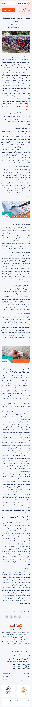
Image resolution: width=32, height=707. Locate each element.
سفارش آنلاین (8, 10)
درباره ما (26, 673)
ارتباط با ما (5, 673)
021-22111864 (24, 651)
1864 (4, 3)
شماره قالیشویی (6, 677)
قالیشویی (27, 106)
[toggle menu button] (29, 10)
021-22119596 (15, 651)
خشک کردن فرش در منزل (15, 612)
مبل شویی (14, 595)
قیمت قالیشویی (24, 677)
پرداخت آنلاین (5, 680)
